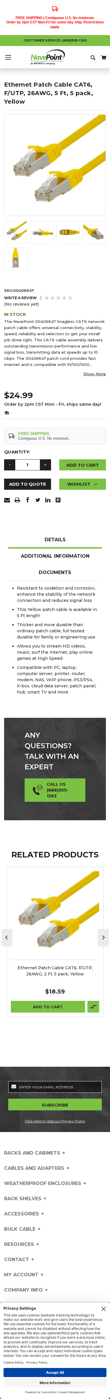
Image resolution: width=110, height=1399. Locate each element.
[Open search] (93, 57)
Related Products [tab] (55, 854)
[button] (82, 484)
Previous (7, 937)
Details (55, 539)
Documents (55, 572)
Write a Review (20, 298)
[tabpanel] (55, 942)
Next (103, 937)
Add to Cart (48, 1006)
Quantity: (17, 452)
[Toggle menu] (8, 57)
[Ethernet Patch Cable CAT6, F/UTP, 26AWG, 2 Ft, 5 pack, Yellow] (55, 915)
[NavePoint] (55, 57)
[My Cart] (103, 57)
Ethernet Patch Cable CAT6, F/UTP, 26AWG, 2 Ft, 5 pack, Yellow (55, 971)
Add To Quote (27, 484)
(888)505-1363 (74, 40)
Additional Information (55, 556)
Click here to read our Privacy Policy (55, 1121)
